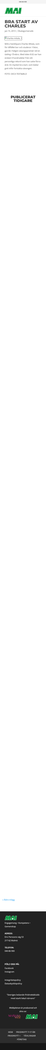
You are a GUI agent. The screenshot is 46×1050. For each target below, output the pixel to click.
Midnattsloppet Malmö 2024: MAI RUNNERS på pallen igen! (23, 835)
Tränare (7, 414)
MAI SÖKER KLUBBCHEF (21, 360)
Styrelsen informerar (29, 412)
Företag (21, 1039)
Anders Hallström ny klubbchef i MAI (21, 142)
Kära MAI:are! (15, 446)
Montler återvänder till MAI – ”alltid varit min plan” (22, 789)
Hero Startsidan (30, 195)
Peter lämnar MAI (18, 566)
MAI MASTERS (27, 153)
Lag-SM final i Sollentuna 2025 (17, 610)
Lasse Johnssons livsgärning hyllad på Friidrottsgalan (22, 276)
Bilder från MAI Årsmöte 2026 (17, 189)
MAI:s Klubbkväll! (18, 492)
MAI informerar (17, 119)
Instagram (9, 971)
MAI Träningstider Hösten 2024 (19, 879)
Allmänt (33, 117)
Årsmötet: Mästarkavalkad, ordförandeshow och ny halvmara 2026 (22, 673)
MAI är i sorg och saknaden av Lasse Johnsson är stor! (19, 398)
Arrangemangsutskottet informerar (16, 148)
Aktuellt (28, 117)
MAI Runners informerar (30, 197)
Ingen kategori (16, 241)
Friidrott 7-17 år (25, 1032)
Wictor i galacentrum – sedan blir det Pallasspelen (22, 233)
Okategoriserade (25, 31)
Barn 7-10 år (9, 500)
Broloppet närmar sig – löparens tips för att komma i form (22, 722)
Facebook (9, 968)
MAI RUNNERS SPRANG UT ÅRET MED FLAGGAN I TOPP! (22, 319)
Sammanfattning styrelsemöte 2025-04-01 (22, 641)
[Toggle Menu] (35, 8)
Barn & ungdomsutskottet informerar (21, 151)
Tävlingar (30, 1035)
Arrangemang (9, 452)
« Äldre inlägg (8, 899)
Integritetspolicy (13, 980)
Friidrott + (14, 1035)
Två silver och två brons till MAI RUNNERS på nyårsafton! (23, 746)
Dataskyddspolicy (13, 983)
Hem (10, 1032)
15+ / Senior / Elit (19, 117)
